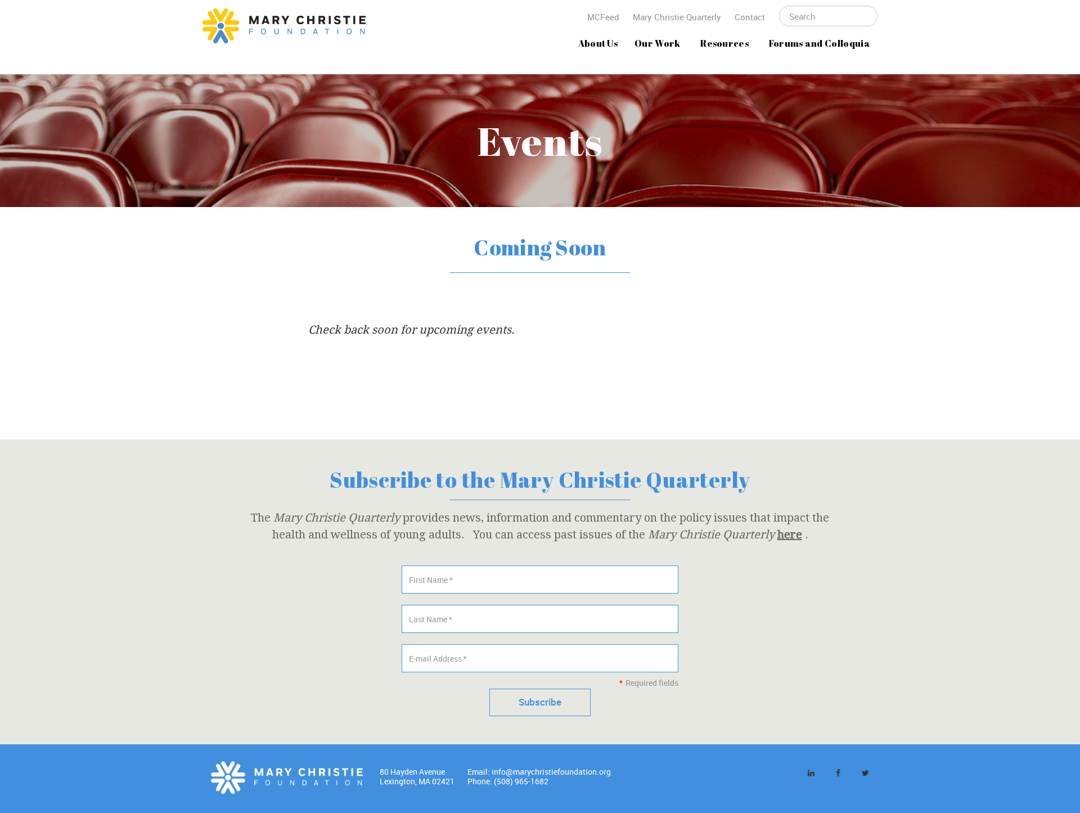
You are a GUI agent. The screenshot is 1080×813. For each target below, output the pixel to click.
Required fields (648, 682)
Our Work (657, 43)
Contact (750, 17)
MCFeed (603, 17)
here (789, 534)
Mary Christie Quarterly (677, 17)
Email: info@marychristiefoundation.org (539, 771)
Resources (724, 43)
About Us (598, 43)
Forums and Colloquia (819, 43)
